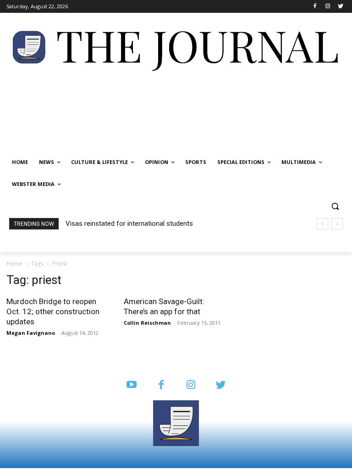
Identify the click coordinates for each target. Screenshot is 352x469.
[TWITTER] (220, 385)
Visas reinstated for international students (129, 223)
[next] (337, 223)
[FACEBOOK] (161, 385)
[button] (335, 206)
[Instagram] (327, 6)
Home (14, 263)
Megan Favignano (30, 332)
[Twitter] (340, 6)
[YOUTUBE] (131, 385)
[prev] (322, 223)
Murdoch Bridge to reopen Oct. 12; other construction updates (52, 311)
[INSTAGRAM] (191, 385)
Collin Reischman (147, 322)
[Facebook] (315, 6)
